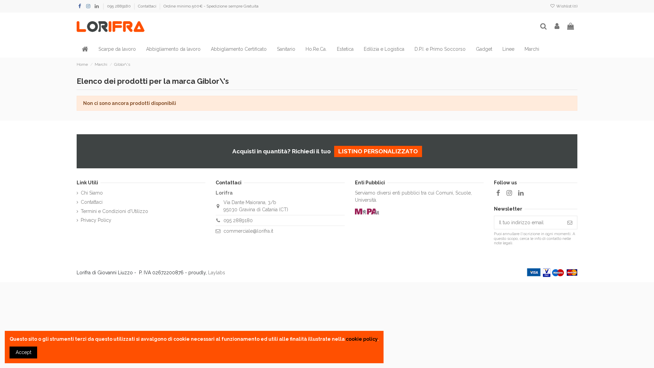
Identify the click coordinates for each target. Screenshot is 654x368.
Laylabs (216, 272)
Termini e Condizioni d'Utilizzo (114, 211)
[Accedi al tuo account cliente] (557, 27)
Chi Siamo (92, 193)
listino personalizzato (378, 151)
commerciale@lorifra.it (248, 231)
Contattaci (147, 6)
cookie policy (361, 339)
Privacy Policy (96, 220)
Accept (23, 352)
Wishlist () (566, 6)
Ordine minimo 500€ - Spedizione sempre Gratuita (211, 6)
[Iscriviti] (570, 222)
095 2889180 (119, 6)
